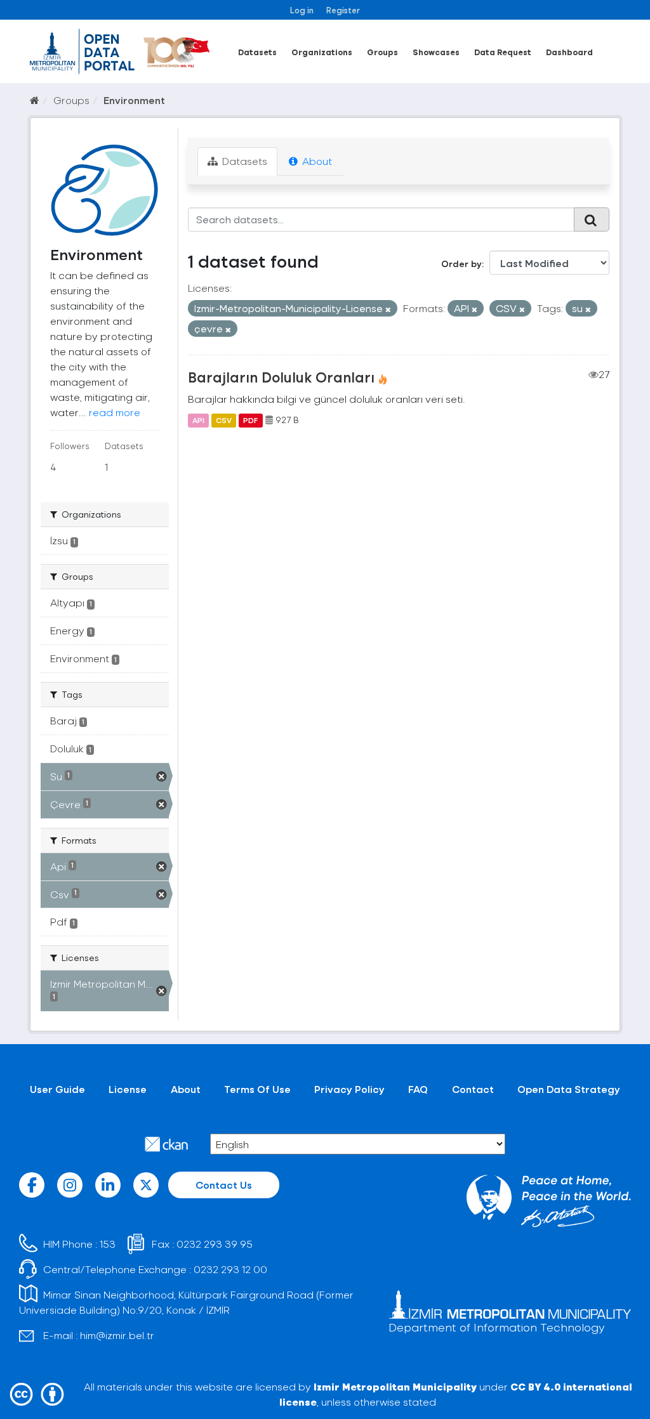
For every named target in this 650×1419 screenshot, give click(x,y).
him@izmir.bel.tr (117, 1335)
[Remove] (388, 309)
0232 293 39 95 (214, 1243)
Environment (134, 100)
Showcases (436, 51)
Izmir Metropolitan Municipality (395, 1386)
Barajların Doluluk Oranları (281, 376)
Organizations (321, 51)
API (198, 420)
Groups (382, 51)
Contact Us (224, 1184)
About (316, 160)
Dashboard (569, 51)
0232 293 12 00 (230, 1269)
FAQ (418, 1088)
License (128, 1088)
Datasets (257, 51)
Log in (302, 9)
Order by (461, 264)
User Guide (57, 1088)
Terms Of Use (257, 1088)
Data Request (502, 51)
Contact (473, 1088)
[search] (591, 219)
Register (343, 9)
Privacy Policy (349, 1088)
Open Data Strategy (568, 1088)
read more (114, 412)
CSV (224, 420)
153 (108, 1243)
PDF (250, 420)
